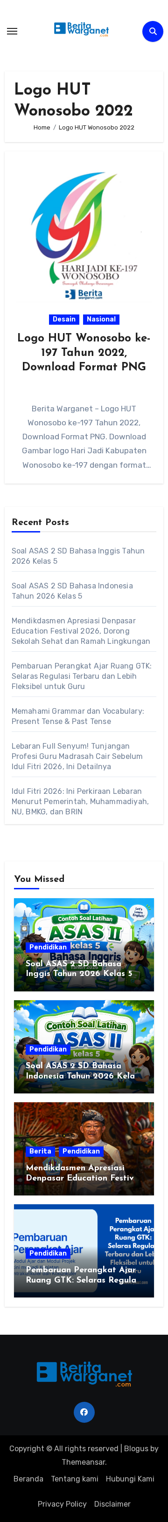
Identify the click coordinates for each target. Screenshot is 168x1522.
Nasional (101, 319)
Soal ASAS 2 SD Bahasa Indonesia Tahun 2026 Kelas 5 (82, 1076)
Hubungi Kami (130, 1478)
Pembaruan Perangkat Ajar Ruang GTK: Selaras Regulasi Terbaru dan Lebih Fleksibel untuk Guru (82, 676)
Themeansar (83, 1462)
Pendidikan (48, 947)
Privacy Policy (62, 1504)
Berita (40, 1151)
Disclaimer (112, 1504)
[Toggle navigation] (12, 31)
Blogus (136, 1448)
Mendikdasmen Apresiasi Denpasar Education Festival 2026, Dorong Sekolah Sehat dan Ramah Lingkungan (81, 631)
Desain (64, 319)
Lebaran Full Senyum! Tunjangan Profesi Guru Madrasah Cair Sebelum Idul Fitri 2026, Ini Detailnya (77, 756)
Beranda (28, 1478)
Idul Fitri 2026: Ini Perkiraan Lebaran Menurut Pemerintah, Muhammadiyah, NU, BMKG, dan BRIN (80, 801)
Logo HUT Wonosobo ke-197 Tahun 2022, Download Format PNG (84, 353)
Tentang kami (74, 1478)
